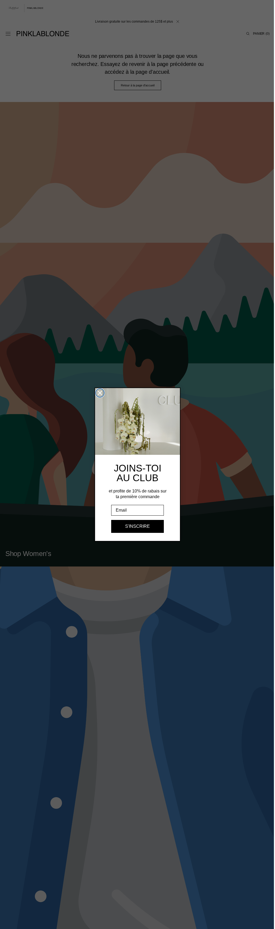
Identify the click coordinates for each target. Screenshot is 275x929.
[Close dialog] (98, 393)
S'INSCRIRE (135, 526)
